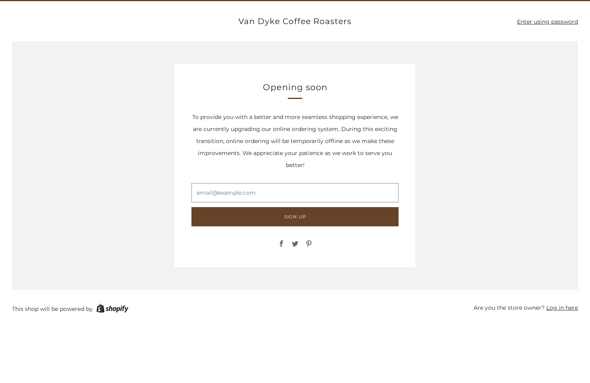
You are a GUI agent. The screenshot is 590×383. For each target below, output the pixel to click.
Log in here (562, 307)
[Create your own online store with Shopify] (112, 310)
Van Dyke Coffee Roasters (295, 21)
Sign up (295, 217)
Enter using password (547, 21)
